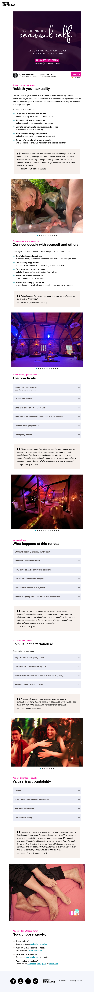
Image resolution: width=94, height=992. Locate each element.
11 (57, 368)
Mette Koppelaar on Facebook (28, 981)
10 (56, 235)
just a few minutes (38, 944)
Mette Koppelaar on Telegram (13, 981)
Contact (62, 981)
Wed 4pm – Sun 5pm (29, 76)
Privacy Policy (76, 981)
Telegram (32, 964)
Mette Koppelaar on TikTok (35, 981)
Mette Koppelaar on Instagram (21, 981)
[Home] (8, 4)
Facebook (53, 964)
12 (58, 530)
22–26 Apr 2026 (28, 74)
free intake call (32, 957)
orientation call (35, 950)
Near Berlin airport (49, 76)
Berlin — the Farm (49, 74)
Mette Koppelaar (49, 981)
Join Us (76, 74)
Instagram (41, 964)
